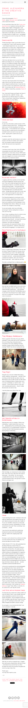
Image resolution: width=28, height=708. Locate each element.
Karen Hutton (7, 2)
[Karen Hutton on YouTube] (15, 698)
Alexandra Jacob (13, 20)
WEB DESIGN (22, 700)
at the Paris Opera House (14, 680)
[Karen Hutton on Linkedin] (18, 698)
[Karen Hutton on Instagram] (12, 698)
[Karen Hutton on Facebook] (9, 698)
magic (5, 680)
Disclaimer (16, 700)
